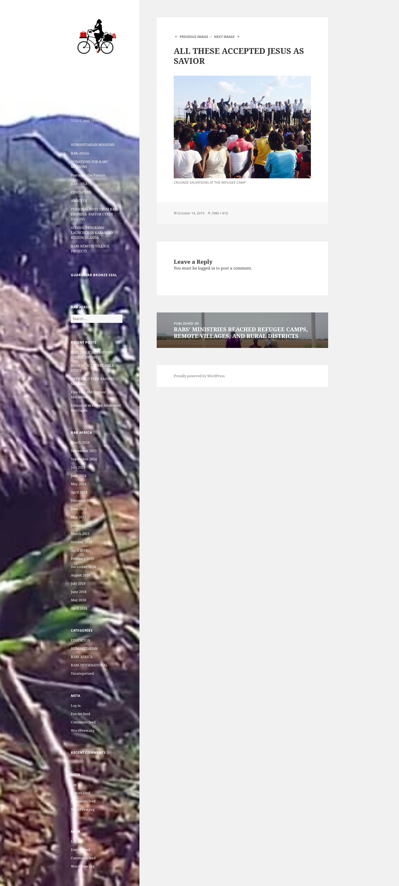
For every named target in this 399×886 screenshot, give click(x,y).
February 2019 (82, 558)
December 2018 (83, 567)
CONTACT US (81, 192)
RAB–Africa (80, 153)
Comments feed (83, 722)
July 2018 (78, 583)
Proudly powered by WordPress (199, 376)
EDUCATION (80, 640)
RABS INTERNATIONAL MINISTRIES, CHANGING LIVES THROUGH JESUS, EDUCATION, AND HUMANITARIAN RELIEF (95, 85)
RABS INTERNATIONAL (89, 665)
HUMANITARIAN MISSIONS (93, 144)
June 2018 (78, 591)
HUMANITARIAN (84, 648)
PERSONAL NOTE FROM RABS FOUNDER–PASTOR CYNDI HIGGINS (94, 214)
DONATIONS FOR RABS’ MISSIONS (89, 164)
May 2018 (78, 600)
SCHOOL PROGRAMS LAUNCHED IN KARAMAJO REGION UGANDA (92, 232)
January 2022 (81, 525)
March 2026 (80, 442)
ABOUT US (79, 200)
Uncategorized (82, 673)
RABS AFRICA (81, 657)
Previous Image (194, 36)
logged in (206, 268)
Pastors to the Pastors (88, 175)
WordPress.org (83, 730)
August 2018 (80, 575)
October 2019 (81, 542)
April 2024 (79, 492)
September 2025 (84, 450)
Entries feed (80, 714)
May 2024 (78, 484)
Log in (76, 705)
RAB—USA (79, 183)
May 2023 (78, 517)
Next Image (224, 36)
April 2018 (79, 608)
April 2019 (79, 550)
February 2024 (82, 500)
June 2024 (78, 475)
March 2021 (80, 533)
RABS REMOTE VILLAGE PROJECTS (90, 248)
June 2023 (78, 509)
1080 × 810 (219, 213)
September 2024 (84, 459)
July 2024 (78, 467)
